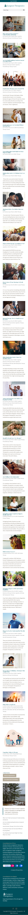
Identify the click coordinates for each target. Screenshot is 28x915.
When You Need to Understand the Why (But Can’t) (14, 631)
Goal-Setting (14, 707)
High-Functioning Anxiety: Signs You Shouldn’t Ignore (12, 358)
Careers (13, 870)
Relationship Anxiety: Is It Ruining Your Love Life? (14, 173)
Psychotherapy (15, 38)
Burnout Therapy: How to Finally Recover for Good (13, 319)
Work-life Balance (6, 324)
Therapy (20, 38)
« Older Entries (6, 772)
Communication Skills (18, 706)
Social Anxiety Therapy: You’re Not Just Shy (13, 88)
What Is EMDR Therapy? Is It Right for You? (14, 243)
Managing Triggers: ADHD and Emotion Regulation (13, 589)
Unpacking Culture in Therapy (10, 752)
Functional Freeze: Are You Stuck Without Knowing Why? (13, 125)
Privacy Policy (19, 870)
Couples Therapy (21, 284)
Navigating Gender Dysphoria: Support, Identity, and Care (12, 514)
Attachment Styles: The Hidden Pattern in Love (13, 210)
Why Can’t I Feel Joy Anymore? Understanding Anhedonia (10, 34)
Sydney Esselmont (8, 516)
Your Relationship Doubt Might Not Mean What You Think (13, 152)
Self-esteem (20, 553)
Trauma (14, 66)
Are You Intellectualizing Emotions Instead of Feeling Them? (13, 61)
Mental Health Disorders (17, 403)
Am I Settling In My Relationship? (11, 477)
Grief (9, 246)
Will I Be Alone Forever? (9, 551)
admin (5, 706)
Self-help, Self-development (15, 363)
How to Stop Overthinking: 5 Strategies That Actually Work (14, 671)
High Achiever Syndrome (9, 704)
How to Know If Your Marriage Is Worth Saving (13, 283)
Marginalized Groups (17, 753)
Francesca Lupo (7, 36)
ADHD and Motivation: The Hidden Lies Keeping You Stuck (12, 399)
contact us (7, 861)
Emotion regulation (16, 64)
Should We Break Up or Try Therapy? (12, 438)
